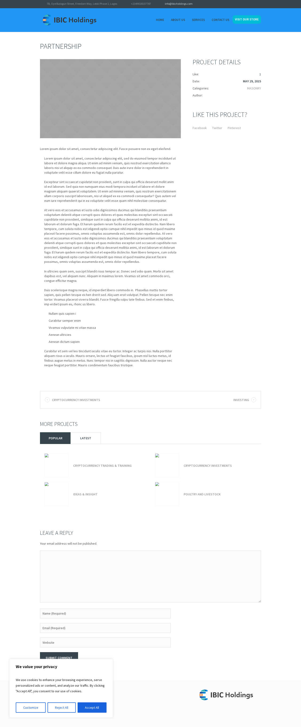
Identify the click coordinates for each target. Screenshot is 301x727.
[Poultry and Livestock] (167, 494)
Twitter (217, 128)
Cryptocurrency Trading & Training (102, 465)
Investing (241, 400)
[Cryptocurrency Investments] (167, 465)
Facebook (200, 128)
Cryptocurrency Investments (76, 400)
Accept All (92, 707)
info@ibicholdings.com (179, 3)
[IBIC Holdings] (229, 696)
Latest (85, 438)
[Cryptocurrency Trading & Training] (56, 465)
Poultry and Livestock (202, 494)
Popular (55, 438)
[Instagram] (258, 4)
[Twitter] (246, 4)
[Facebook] (252, 4)
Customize (30, 707)
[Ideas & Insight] (56, 494)
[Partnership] (110, 98)
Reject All (61, 707)
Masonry (254, 88)
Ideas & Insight (85, 494)
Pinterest (234, 128)
